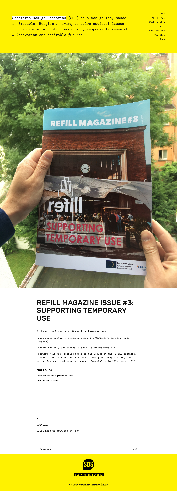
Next (134, 449)
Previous (45, 449)
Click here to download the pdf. (59, 430)
